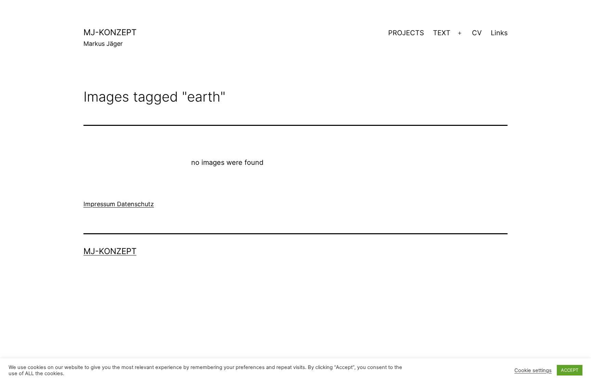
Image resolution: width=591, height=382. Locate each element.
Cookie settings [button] (533, 370)
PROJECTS (406, 33)
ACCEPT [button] (569, 370)
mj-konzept (109, 32)
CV (477, 33)
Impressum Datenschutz (118, 204)
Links (499, 33)
